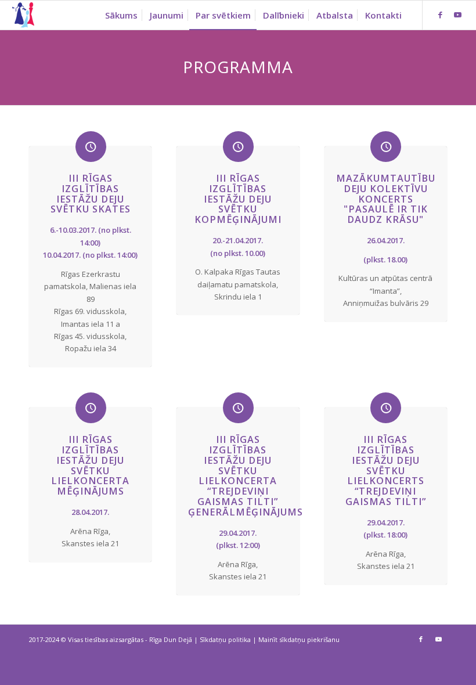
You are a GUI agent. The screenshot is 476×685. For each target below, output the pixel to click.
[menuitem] (121, 15)
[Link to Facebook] (440, 14)
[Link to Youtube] (458, 14)
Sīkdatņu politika (225, 639)
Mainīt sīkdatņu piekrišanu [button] (299, 639)
